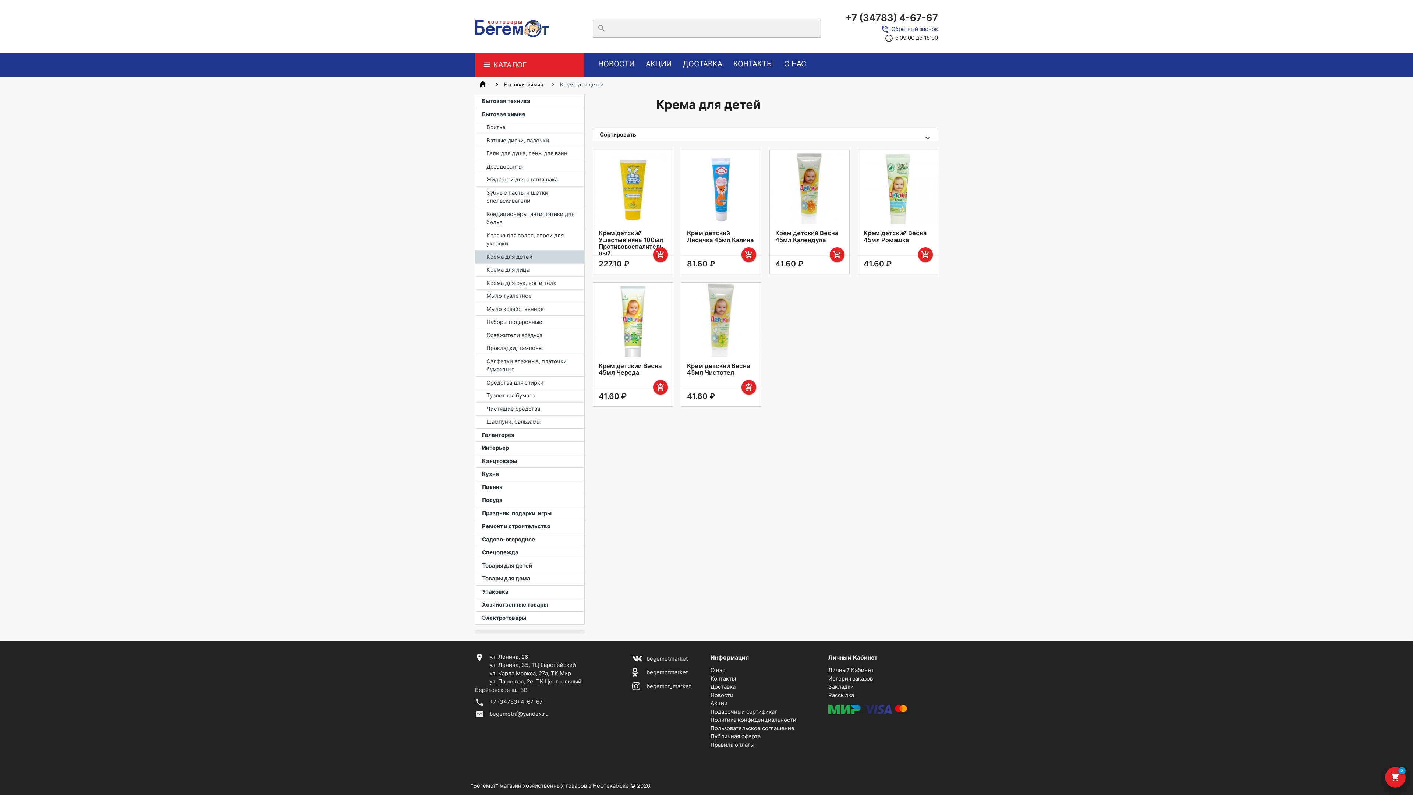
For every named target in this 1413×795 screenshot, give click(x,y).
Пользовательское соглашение (752, 728)
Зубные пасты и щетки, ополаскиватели (518, 197)
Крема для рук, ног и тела (521, 282)
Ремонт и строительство (516, 526)
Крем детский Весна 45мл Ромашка (895, 236)
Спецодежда (500, 552)
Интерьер (495, 447)
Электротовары (504, 617)
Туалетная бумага (510, 395)
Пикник (492, 487)
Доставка (702, 63)
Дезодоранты (504, 166)
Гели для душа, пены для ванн (526, 153)
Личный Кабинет (851, 670)
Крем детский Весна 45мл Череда (630, 369)
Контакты (753, 63)
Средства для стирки (514, 382)
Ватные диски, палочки (517, 140)
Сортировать (618, 134)
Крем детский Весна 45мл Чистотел (718, 369)
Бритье (496, 127)
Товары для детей (507, 565)
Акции (659, 63)
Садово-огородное (508, 539)
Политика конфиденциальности (753, 719)
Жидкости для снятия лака (522, 179)
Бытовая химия (523, 84)
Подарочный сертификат (744, 711)
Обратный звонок (914, 28)
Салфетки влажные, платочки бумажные (526, 365)
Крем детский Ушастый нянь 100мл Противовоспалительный (631, 243)
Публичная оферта (736, 736)
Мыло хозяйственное (515, 308)
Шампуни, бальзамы (513, 421)
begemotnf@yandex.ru (519, 713)
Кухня (490, 473)
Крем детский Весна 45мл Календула (806, 236)
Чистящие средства (513, 408)
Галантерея (498, 434)
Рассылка (841, 695)
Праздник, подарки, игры (517, 513)
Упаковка (495, 591)
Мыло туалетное (509, 295)
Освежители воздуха (514, 335)
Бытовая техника (506, 101)
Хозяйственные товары (515, 604)
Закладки (841, 686)
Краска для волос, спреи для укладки (525, 239)
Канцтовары (499, 460)
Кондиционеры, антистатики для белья (530, 218)
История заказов (850, 678)
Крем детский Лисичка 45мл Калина (720, 236)
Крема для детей (509, 256)
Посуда (492, 500)
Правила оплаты (732, 744)
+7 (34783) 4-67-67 (892, 17)
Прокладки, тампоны (514, 347)
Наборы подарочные (514, 321)
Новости (616, 63)
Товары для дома (506, 578)
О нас (795, 63)
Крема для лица (508, 269)
